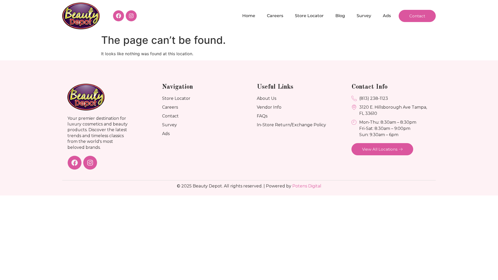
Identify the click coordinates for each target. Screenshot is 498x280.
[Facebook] (118, 16)
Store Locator (309, 15)
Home (248, 15)
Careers (275, 15)
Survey (364, 15)
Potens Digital (306, 186)
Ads (387, 15)
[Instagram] (131, 16)
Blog (340, 15)
